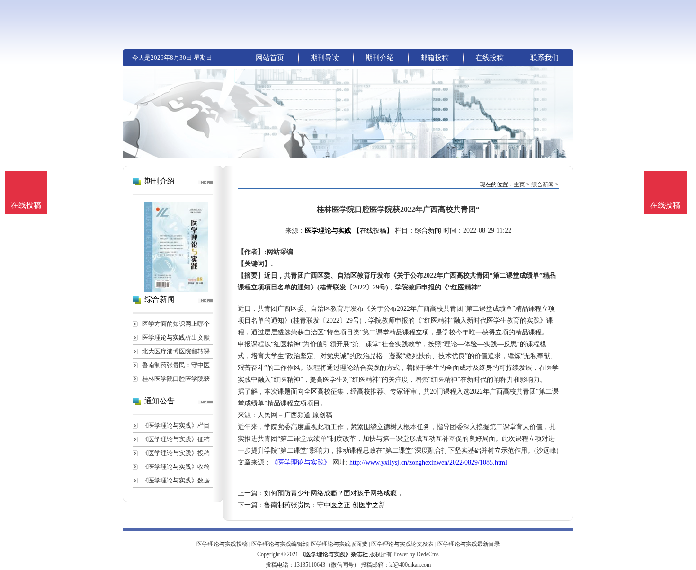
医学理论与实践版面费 (339, 544)
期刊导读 (325, 57)
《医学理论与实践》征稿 (176, 439)
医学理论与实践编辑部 (279, 544)
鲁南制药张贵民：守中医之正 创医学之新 (324, 505)
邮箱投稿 (434, 57)
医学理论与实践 (328, 230)
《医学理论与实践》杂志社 (334, 554)
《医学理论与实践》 (300, 462)
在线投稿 (489, 57)
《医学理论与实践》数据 (176, 480)
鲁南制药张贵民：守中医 (176, 364)
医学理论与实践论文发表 (402, 544)
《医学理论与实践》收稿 (176, 466)
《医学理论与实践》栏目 (176, 425)
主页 (519, 184)
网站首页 (270, 57)
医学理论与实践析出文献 (176, 337)
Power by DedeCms (416, 554)
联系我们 (544, 57)
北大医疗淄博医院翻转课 (176, 351)
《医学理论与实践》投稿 (176, 452)
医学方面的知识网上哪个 (176, 323)
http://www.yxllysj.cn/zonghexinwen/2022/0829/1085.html (428, 462)
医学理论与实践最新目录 (468, 544)
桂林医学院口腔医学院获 (176, 378)
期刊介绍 (380, 57)
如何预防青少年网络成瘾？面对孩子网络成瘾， (333, 493)
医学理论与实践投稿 (222, 544)
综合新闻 (542, 184)
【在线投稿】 (373, 230)
